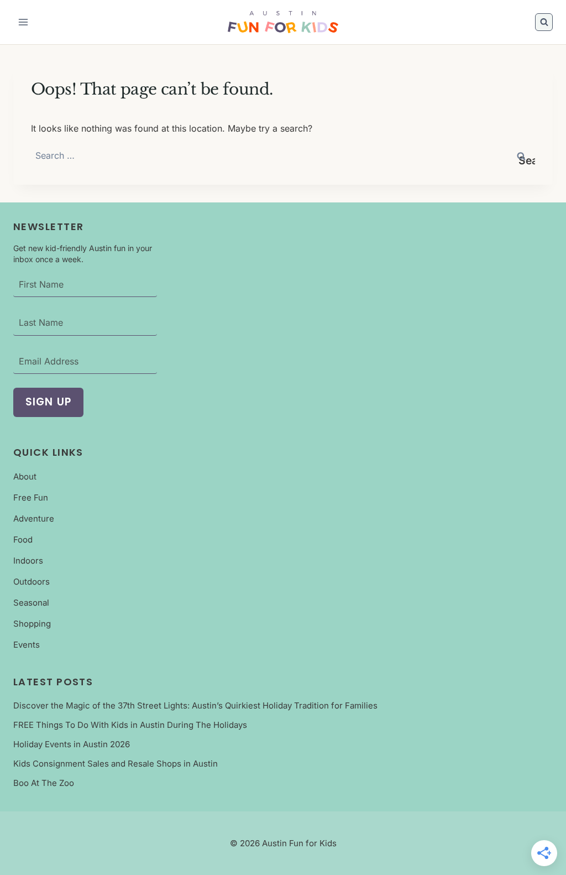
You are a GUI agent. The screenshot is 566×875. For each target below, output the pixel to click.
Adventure (33, 518)
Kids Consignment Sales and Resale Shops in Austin (115, 763)
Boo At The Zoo (43, 783)
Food (23, 539)
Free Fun (30, 497)
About (24, 476)
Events (26, 644)
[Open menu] (23, 21)
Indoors (28, 560)
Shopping (32, 623)
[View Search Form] (544, 22)
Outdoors (31, 581)
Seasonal (31, 602)
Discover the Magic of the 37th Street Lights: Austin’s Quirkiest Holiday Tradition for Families (195, 705)
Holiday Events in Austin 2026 (71, 744)
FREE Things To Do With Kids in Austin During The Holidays (130, 725)
